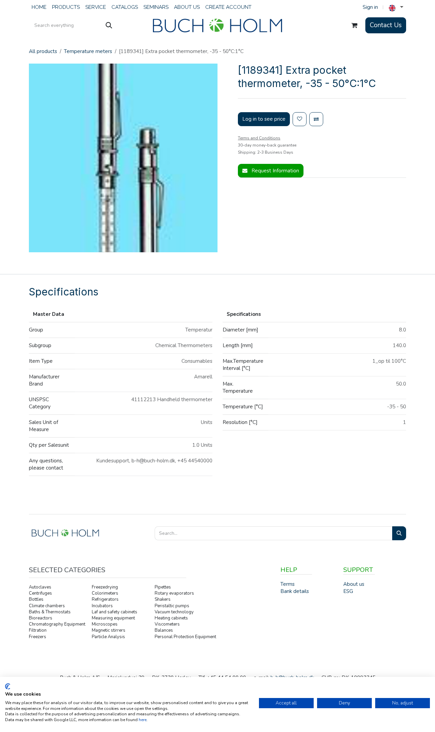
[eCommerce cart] (354, 25)
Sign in (370, 7)
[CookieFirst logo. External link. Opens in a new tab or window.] (7, 686)
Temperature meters (88, 51)
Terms (287, 584)
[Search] (109, 25)
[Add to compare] (316, 119)
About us (353, 584)
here (142, 719)
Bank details (294, 591)
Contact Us (386, 25)
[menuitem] (39, 7)
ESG (348, 591)
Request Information (274, 170)
